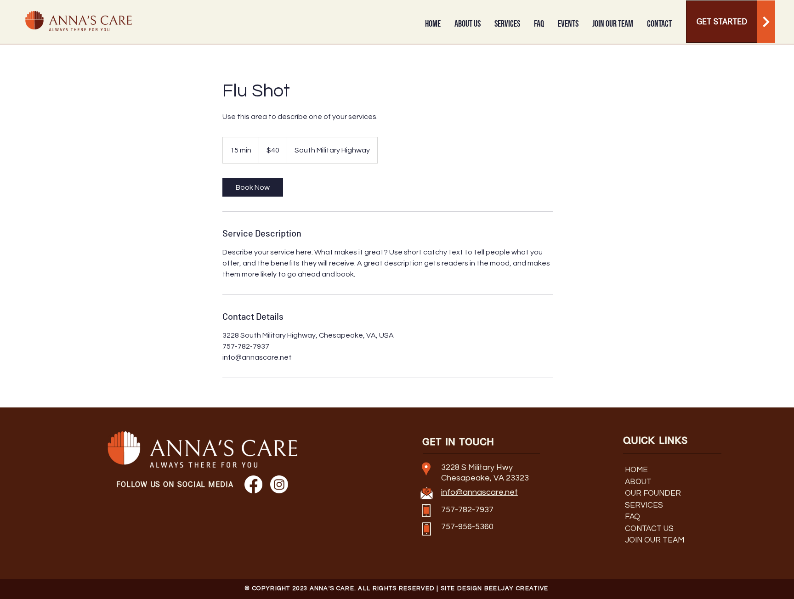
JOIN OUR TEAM (654, 540)
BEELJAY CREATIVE (516, 588)
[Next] (766, 21)
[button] (468, 24)
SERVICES (644, 505)
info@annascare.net (479, 492)
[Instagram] (279, 484)
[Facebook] (253, 484)
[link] (252, 187)
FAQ (632, 517)
